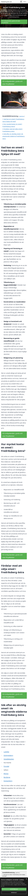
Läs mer (2, 886)
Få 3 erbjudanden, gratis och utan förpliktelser (11, 21)
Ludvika (6, 752)
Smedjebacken (9, 759)
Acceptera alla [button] (14, 889)
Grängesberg (8, 755)
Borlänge (7, 777)
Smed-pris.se (6, 2)
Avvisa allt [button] (14, 892)
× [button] (26, 879)
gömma (22, 116)
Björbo (6, 774)
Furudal (6, 766)
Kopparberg (8, 781)
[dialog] (14, 886)
